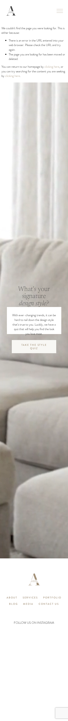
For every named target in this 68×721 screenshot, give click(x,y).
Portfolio (52, 597)
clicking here (51, 66)
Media (28, 604)
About (12, 597)
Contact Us (49, 604)
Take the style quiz (34, 346)
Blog (13, 604)
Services (30, 597)
